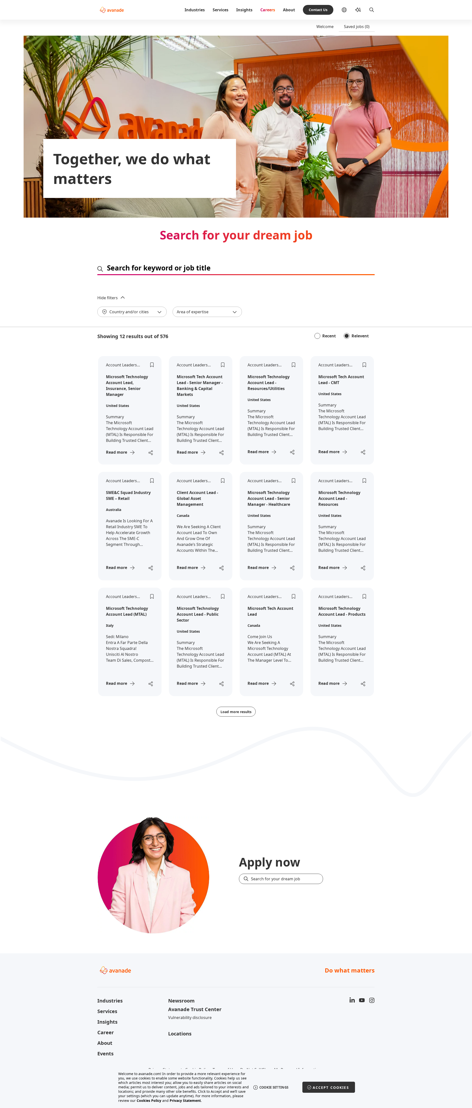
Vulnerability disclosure (190, 1017)
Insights (244, 10)
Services (220, 10)
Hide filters (107, 297)
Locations (180, 1033)
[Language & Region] (348, 10)
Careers (267, 10)
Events (105, 1053)
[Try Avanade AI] (358, 10)
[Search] (372, 10)
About (289, 10)
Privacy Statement (185, 1100)
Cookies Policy (149, 1100)
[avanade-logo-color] (111, 9)
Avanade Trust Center (194, 1009)
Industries (195, 10)
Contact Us (318, 9)
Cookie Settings (274, 1087)
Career (105, 1032)
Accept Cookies (331, 1087)
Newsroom (181, 1000)
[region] (236, 1087)
